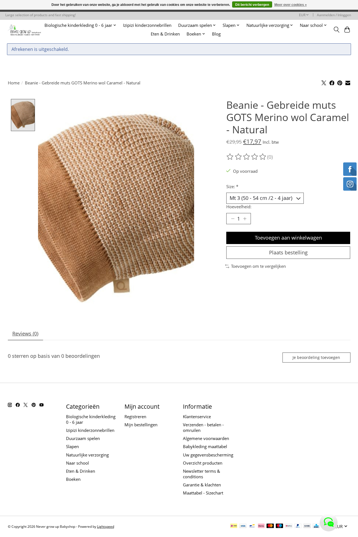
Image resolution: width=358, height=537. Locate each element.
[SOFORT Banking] (261, 526)
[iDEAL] (233, 526)
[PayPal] (298, 526)
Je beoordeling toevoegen (316, 357)
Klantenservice (197, 416)
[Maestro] (279, 526)
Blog (216, 34)
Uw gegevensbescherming (208, 455)
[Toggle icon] (336, 30)
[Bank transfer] (307, 526)
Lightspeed (105, 526)
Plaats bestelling (288, 252)
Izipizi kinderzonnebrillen (147, 25)
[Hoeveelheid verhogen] (245, 219)
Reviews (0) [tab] (25, 333)
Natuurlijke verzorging (87, 455)
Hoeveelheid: (238, 206)
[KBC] (316, 526)
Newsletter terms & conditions (201, 473)
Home (14, 83)
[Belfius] (288, 526)
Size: (232, 186)
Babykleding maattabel (205, 446)
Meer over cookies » (290, 5)
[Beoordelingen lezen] (246, 156)
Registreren (135, 416)
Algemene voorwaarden (206, 438)
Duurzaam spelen (83, 438)
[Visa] (243, 526)
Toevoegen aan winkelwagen (288, 237)
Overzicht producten (202, 463)
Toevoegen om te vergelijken (258, 266)
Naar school (77, 463)
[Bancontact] (252, 526)
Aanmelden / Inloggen (334, 15)
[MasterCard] (270, 526)
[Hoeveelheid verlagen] (233, 219)
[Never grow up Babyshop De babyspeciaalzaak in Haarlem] (24, 29)
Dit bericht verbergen (252, 5)
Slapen (72, 446)
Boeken (73, 479)
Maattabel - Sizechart (203, 493)
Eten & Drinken (165, 34)
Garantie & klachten (202, 485)
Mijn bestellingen (140, 424)
